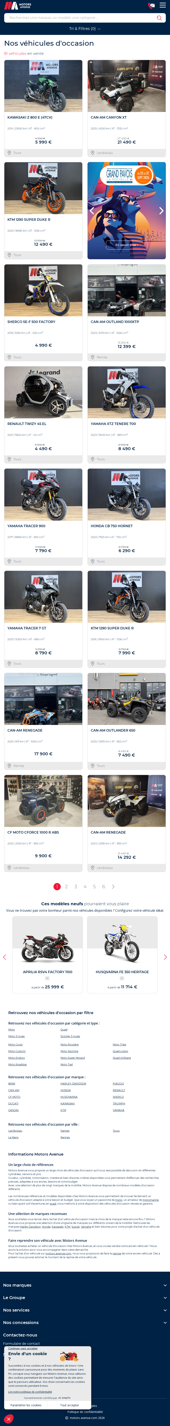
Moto (11, 1029)
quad (53, 1203)
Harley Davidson (30, 1226)
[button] (92, 210)
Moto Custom (17, 1051)
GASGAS (13, 1110)
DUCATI (13, 1103)
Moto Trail (67, 1064)
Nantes (65, 1130)
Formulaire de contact (21, 1344)
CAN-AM (13, 1090)
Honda (46, 1226)
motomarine (151, 1199)
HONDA (66, 1090)
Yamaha (86, 1226)
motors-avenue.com (58, 1253)
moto (118, 1199)
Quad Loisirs (120, 1051)
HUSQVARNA (69, 1096)
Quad (64, 1029)
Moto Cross (15, 1044)
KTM (63, 1110)
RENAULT (119, 1090)
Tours (116, 1130)
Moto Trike (119, 1044)
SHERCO (118, 1096)
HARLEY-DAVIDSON (73, 1083)
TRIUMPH (119, 1103)
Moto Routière (70, 1044)
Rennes (65, 1137)
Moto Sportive (69, 1051)
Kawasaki (57, 1226)
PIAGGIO (118, 1083)
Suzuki (76, 1226)
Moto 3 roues (16, 1036)
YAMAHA (118, 1110)
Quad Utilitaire (122, 1057)
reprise (117, 1253)
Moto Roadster (17, 1064)
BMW (11, 1083)
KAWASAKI (68, 1103)
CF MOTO (14, 1096)
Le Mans (13, 1137)
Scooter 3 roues (70, 1036)
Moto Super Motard (73, 1057)
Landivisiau (15, 1130)
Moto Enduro (16, 1057)
